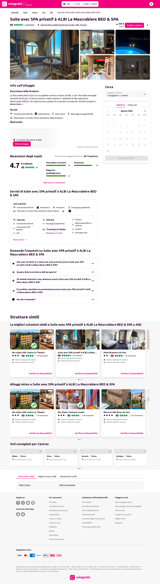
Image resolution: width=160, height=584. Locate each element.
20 (127, 139)
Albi (68, 4)
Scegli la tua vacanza (123, 515)
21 (133, 139)
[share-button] (147, 25)
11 (114, 132)
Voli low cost (120, 510)
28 (133, 145)
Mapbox (81, 147)
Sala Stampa (53, 535)
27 (127, 145)
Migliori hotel (120, 519)
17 (108, 139)
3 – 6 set (76, 4)
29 (139, 145)
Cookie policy (54, 515)
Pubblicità (53, 527)
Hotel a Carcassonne (67, 485)
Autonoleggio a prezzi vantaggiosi (128, 506)
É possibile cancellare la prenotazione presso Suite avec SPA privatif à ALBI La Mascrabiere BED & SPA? (53, 290)
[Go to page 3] (81, 379)
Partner (52, 531)
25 (114, 145)
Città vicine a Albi (26, 476)
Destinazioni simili (68, 476)
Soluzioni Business (56, 539)
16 (145, 132)
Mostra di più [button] (18, 240)
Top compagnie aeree (123, 502)
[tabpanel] (80, 485)
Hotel (25, 12)
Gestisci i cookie (55, 519)
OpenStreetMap (92, 147)
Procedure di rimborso (90, 506)
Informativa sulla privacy (58, 510)
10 (108, 132)
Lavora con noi (54, 523)
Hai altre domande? (26, 299)
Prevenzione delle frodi (91, 527)
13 (127, 132)
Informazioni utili (88, 515)
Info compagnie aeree (90, 510)
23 (145, 139)
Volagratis (15, 12)
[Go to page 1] (78, 379)
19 (121, 139)
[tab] (26, 476)
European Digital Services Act (93, 519)
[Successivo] (145, 111)
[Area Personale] (153, 3)
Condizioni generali (56, 506)
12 (121, 132)
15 (139, 132)
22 (139, 139)
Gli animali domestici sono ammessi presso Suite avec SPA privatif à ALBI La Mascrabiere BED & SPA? (53, 280)
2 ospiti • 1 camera (90, 4)
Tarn (44, 12)
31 (108, 151)
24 (108, 145)
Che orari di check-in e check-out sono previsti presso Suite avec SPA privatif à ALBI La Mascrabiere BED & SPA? (50, 263)
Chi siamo (52, 502)
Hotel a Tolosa (24, 485)
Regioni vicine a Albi (47, 476)
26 (121, 145)
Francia (35, 12)
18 (114, 139)
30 (145, 145)
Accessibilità (87, 523)
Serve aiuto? (87, 502)
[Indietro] (108, 111)
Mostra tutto (16, 122)
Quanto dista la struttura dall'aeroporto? (37, 272)
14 (133, 132)
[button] (44, 55)
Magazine (119, 523)
